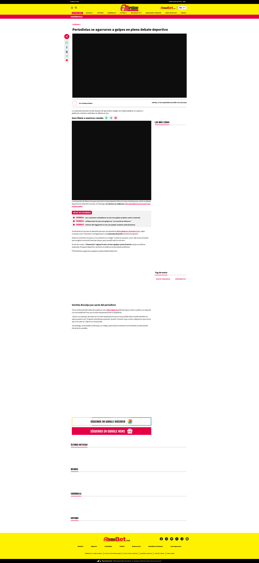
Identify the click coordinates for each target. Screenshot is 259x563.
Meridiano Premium (155, 546)
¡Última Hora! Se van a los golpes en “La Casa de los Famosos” (108, 221)
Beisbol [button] (89, 13)
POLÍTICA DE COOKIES (130, 553)
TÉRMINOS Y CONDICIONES (93, 553)
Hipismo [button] (100, 13)
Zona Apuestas (175, 546)
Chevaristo (180, 279)
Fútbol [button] (123, 13)
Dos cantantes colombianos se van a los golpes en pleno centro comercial (112, 218)
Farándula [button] (112, 13)
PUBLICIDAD (171, 553)
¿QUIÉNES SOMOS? (146, 553)
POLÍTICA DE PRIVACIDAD (112, 553)
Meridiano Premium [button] (153, 13)
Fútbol (122, 546)
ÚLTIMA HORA (77, 13)
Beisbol (80, 546)
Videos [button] (183, 13)
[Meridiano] (129, 8)
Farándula (76, 24)
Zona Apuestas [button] (171, 13)
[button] (66, 42)
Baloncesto (136, 546)
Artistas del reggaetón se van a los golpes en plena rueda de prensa (110, 225)
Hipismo (94, 546)
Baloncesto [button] (136, 13)
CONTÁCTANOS (159, 553)
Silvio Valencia (163, 279)
